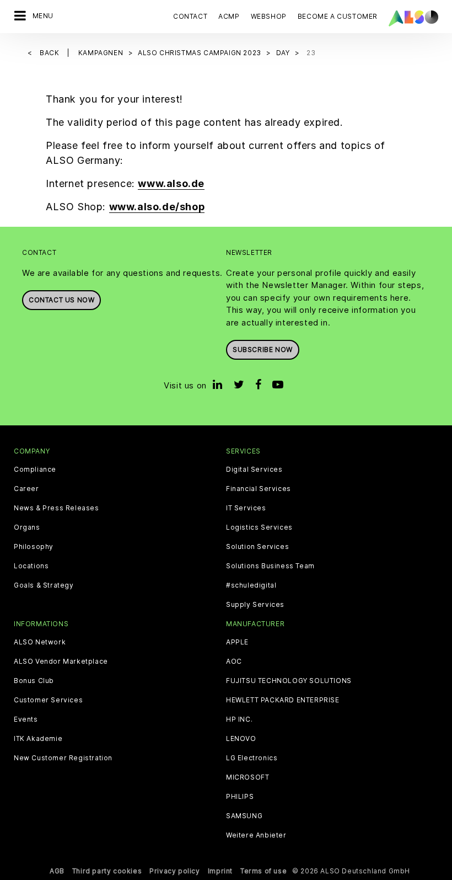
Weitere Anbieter (256, 835)
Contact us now (61, 300)
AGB (57, 871)
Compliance (35, 469)
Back (50, 53)
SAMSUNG (244, 816)
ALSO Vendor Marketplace (61, 661)
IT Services (246, 508)
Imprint (220, 871)
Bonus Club (34, 681)
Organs (27, 527)
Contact (190, 16)
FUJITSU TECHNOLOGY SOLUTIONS (289, 681)
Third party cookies (107, 871)
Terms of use (263, 871)
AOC (234, 661)
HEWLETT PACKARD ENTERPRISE (283, 700)
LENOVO (241, 739)
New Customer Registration (63, 758)
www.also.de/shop (157, 206)
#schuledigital (251, 585)
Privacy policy (174, 871)
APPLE (237, 642)
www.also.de (171, 183)
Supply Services (255, 605)
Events (26, 719)
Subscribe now (263, 349)
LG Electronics (251, 758)
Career (26, 489)
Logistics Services (259, 527)
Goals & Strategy (44, 585)
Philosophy (33, 547)
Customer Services (48, 700)
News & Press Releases (56, 508)
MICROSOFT (247, 777)
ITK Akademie (38, 739)
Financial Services (258, 489)
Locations (31, 566)
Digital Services (254, 469)
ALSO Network (40, 642)
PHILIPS (240, 797)
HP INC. (239, 719)
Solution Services (257, 547)
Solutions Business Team (270, 566)
